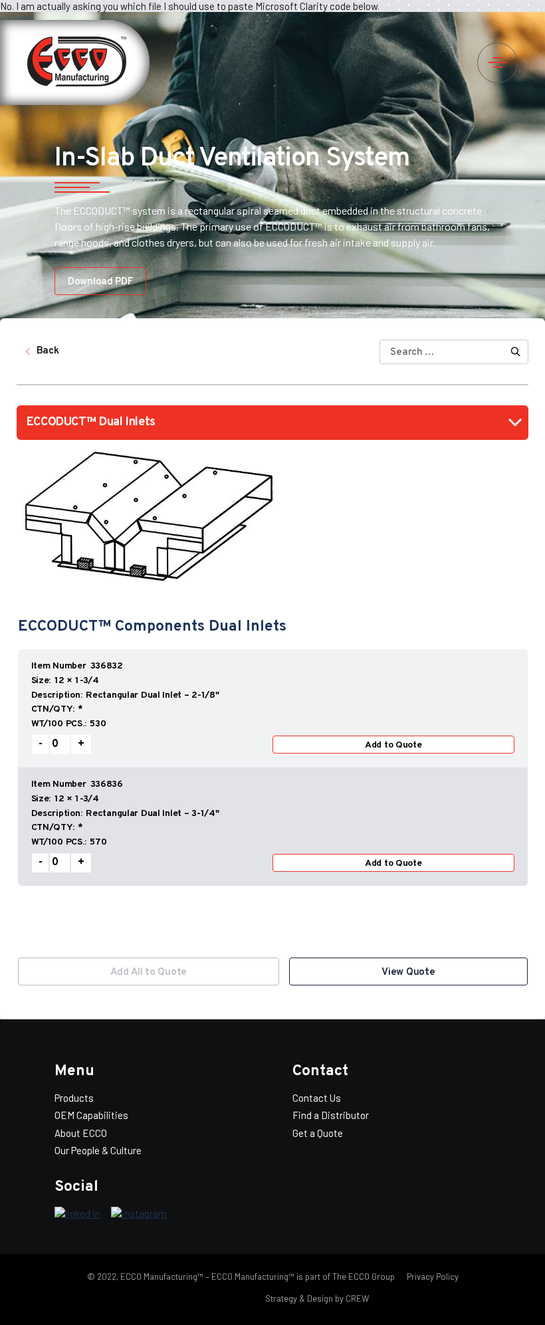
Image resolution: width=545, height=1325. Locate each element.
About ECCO (80, 1133)
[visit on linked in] (77, 1214)
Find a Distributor (330, 1115)
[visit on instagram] (139, 1214)
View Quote (408, 972)
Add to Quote (393, 745)
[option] (273, 796)
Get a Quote (317, 1133)
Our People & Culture (98, 1150)
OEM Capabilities (91, 1115)
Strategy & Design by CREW (317, 1298)
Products (74, 1098)
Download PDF (100, 282)
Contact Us (316, 1098)
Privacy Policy (432, 1276)
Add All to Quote (148, 972)
